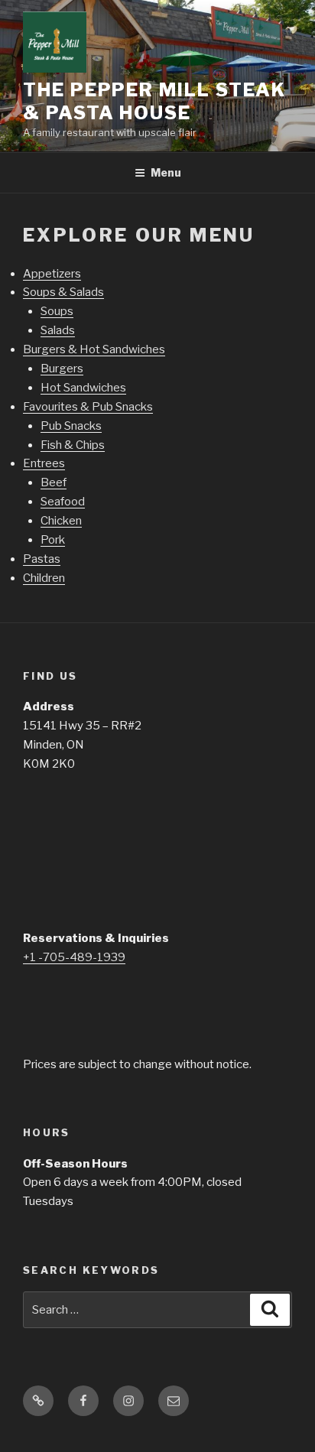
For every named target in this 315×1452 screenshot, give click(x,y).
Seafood (63, 501)
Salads (58, 330)
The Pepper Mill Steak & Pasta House (154, 101)
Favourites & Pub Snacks (88, 407)
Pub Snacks (71, 426)
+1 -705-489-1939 (74, 957)
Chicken (61, 521)
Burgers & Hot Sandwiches (94, 349)
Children (44, 578)
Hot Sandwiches (83, 388)
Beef (54, 482)
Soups (57, 311)
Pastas (41, 559)
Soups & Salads (63, 292)
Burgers (62, 368)
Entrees (44, 463)
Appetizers (52, 274)
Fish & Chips (73, 445)
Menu (166, 172)
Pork (53, 540)
